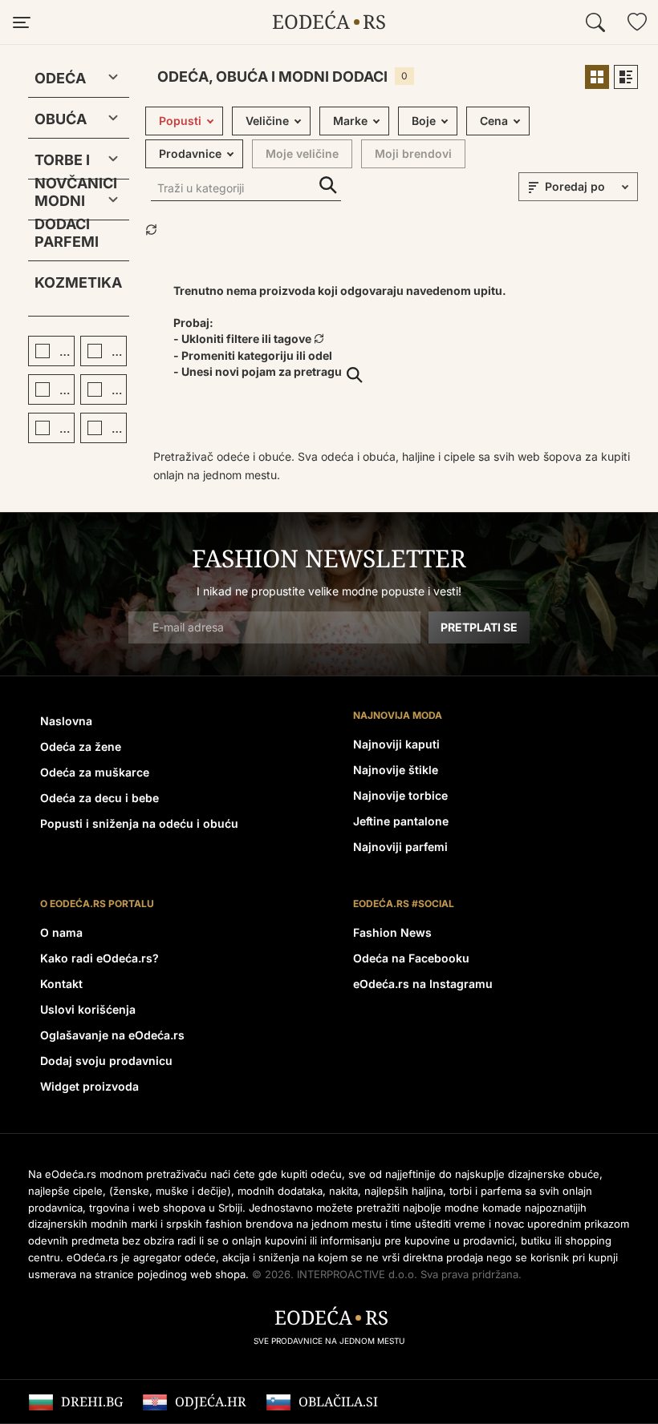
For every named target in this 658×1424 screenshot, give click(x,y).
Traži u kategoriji (328, 185)
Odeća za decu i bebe (99, 798)
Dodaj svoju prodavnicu (106, 1060)
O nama (61, 932)
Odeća (60, 78)
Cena (494, 120)
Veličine (267, 120)
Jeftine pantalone (401, 821)
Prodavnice (190, 153)
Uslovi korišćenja (88, 1009)
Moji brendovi (413, 153)
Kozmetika (78, 282)
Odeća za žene (80, 746)
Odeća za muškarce (94, 772)
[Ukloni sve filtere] (151, 231)
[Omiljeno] (637, 22)
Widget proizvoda (89, 1086)
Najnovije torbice (400, 795)
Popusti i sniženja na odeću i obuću (139, 823)
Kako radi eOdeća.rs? (99, 958)
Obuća (61, 119)
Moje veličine (302, 153)
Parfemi (67, 241)
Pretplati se (479, 627)
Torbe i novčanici (66, 163)
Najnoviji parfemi (400, 846)
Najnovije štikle (395, 770)
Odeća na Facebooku (411, 958)
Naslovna (66, 721)
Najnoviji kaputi (396, 744)
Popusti (180, 120)
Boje (424, 120)
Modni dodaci (62, 204)
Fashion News (392, 932)
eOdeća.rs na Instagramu (423, 983)
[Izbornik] (21, 22)
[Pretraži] (595, 22)
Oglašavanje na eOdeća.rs (112, 1035)
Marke (350, 120)
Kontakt (61, 983)
